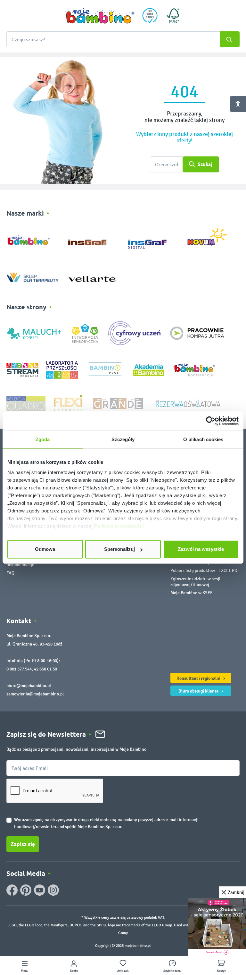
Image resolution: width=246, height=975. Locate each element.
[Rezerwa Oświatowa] (188, 403)
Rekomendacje (20, 564)
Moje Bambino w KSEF (191, 593)
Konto (74, 971)
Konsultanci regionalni (198, 678)
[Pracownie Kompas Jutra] (197, 333)
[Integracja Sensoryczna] (85, 333)
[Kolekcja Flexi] (68, 403)
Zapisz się (23, 844)
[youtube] (39, 890)
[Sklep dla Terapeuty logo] (32, 276)
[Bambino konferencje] (195, 369)
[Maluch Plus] (34, 333)
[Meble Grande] (118, 403)
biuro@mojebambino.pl (28, 685)
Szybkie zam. (172, 971)
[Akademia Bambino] (149, 369)
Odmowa (45, 549)
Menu (24, 971)
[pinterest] (25, 890)
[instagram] (53, 890)
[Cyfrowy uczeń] (135, 333)
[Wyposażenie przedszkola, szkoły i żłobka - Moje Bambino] (100, 16)
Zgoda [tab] (43, 439)
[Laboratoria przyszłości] (62, 369)
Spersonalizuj (119, 549)
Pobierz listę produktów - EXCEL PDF (205, 570)
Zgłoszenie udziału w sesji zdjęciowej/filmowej (195, 581)
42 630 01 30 (45, 669)
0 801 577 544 (19, 669)
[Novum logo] (211, 239)
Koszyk (221, 971)
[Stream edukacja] (22, 369)
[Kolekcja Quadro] (25, 403)
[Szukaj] (230, 39)
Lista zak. (123, 971)
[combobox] (123, 39)
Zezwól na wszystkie (201, 549)
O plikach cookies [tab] (203, 439)
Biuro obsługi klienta (198, 691)
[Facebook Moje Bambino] (12, 890)
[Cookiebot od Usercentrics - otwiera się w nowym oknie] (211, 421)
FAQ (10, 573)
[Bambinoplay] (105, 369)
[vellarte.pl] (92, 276)
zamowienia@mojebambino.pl (35, 694)
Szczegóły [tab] (123, 439)
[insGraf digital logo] (152, 239)
